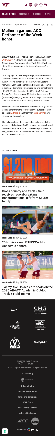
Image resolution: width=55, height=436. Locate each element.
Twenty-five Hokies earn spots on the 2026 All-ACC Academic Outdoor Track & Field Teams (27, 290)
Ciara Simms (39, 113)
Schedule (24, 14)
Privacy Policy (27, 386)
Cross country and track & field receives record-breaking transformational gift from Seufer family (25, 196)
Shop (41, 5)
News (47, 14)
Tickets (35, 5)
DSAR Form (28, 402)
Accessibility (27, 373)
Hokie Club (30, 5)
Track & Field (7, 24)
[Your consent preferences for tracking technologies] (5, 431)
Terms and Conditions (27, 397)
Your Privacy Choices (27, 408)
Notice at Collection (27, 413)
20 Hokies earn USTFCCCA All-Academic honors (23, 244)
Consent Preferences (27, 391)
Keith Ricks (15, 113)
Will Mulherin (7, 60)
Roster (37, 14)
